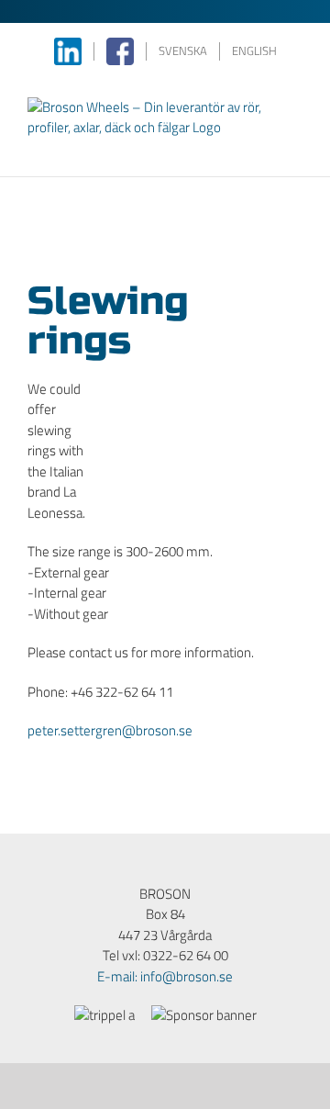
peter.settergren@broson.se (110, 730)
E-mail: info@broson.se (165, 977)
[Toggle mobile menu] (295, 148)
